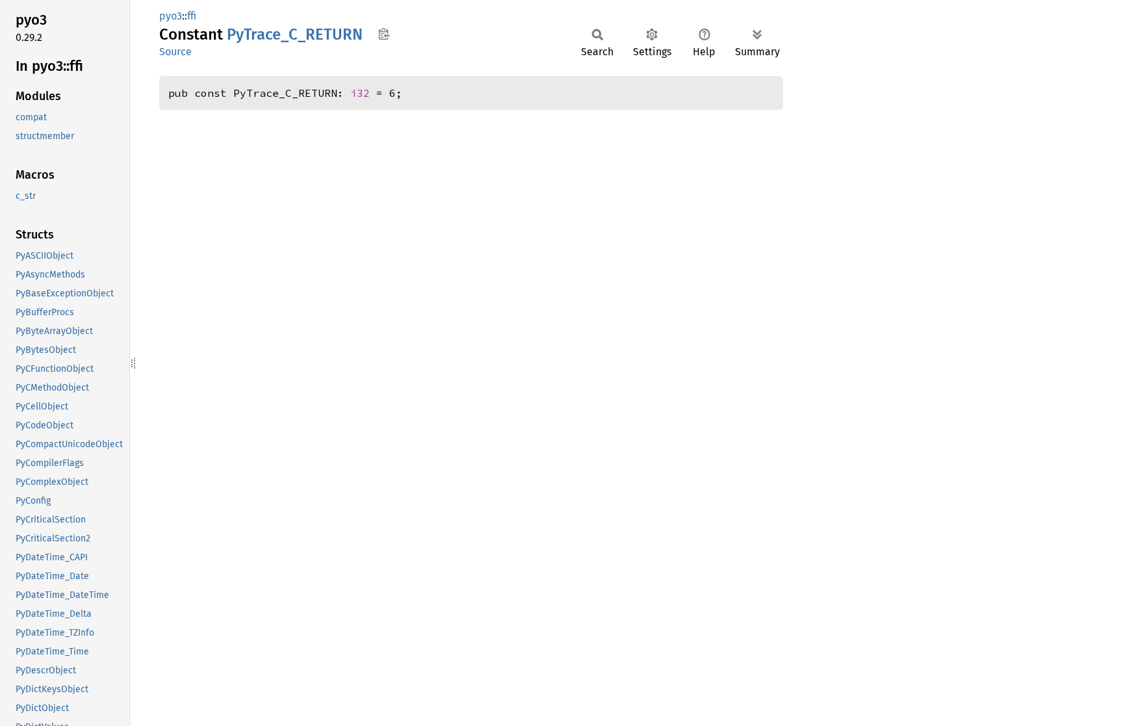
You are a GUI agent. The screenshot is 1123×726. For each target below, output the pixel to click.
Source (175, 51)
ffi (191, 16)
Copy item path (383, 34)
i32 (360, 92)
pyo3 (170, 16)
